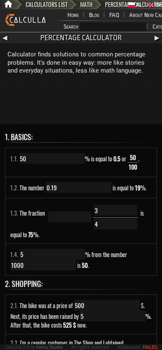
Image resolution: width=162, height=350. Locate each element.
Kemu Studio (49, 347)
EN (156, 4)
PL (138, 4)
